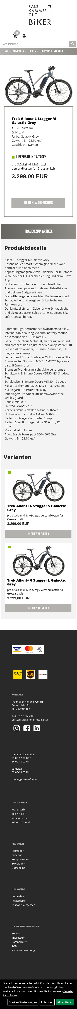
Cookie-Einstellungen (23, 1002)
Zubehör (17, 855)
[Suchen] (72, 44)
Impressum (18, 937)
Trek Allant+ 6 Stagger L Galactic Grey (36, 582)
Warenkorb (18, 809)
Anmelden (18, 896)
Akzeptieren (65, 1002)
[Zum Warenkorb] (15, 37)
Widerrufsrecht (21, 822)
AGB (14, 946)
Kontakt (16, 933)
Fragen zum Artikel (38, 231)
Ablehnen (47, 1002)
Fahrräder (18, 51)
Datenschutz (19, 942)
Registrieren (19, 900)
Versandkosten (20, 818)
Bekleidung (18, 863)
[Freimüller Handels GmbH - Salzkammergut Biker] (40, 15)
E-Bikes (32, 51)
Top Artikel (18, 813)
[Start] (6, 51)
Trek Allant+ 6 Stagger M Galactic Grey (34, 120)
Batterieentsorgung (23, 950)
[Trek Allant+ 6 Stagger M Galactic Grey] (38, 85)
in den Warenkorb (38, 202)
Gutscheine (18, 867)
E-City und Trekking (51, 51)
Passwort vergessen (23, 905)
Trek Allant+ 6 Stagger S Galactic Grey (36, 508)
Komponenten (20, 859)
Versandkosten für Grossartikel (33, 168)
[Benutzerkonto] (24, 35)
